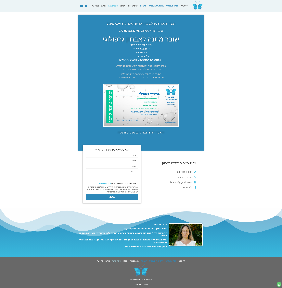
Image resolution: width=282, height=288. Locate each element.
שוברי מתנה (113, 6)
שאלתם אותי (133, 6)
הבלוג (122, 6)
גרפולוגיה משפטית (156, 6)
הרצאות (143, 6)
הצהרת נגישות (147, 280)
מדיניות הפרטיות (104, 183)
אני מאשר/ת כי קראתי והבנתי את (117, 183)
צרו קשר (95, 6)
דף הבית (184, 6)
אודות (103, 6)
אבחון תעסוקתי (172, 6)
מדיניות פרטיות (135, 280)
